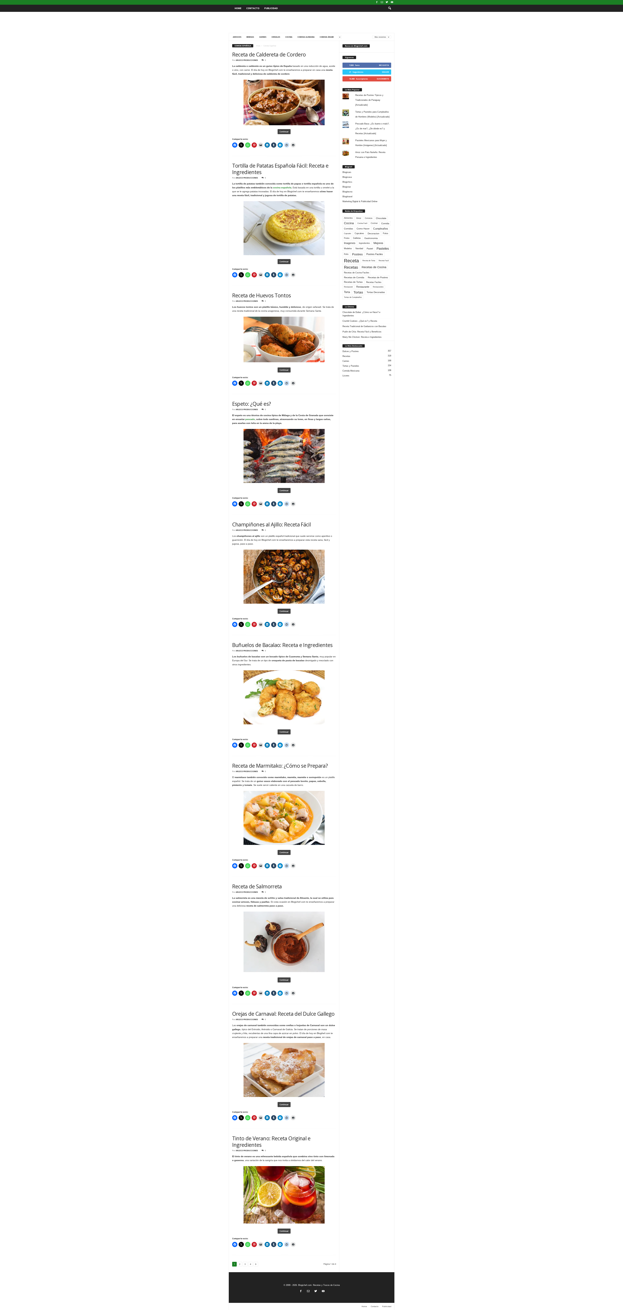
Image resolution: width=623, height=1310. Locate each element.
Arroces (237, 37)
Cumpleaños (380, 228)
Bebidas (250, 37)
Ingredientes (364, 243)
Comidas (348, 228)
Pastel (370, 248)
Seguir (385, 72)
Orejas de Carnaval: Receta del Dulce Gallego (283, 1013)
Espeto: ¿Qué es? (251, 403)
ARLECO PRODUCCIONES (247, 60)
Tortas (358, 292)
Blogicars (346, 172)
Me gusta (384, 65)
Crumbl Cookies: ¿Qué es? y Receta (359, 321)
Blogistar (346, 187)
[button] (389, 8)
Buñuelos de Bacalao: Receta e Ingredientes (282, 644)
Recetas (351, 267)
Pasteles (383, 248)
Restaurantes (378, 287)
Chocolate (381, 218)
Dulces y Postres (350, 351)
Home (238, 8)
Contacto (252, 8)
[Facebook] (377, 2)
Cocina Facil (362, 223)
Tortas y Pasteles (350, 366)
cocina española (282, 187)
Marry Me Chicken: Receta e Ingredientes (362, 337)
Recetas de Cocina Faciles (356, 273)
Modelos (348, 248)
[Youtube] (392, 2)
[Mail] (382, 2)
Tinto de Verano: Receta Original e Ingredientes (271, 1141)
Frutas (346, 238)
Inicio (258, 46)
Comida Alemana (306, 37)
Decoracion (373, 233)
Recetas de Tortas (353, 282)
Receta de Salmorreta (257, 886)
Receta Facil (384, 261)
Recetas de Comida (354, 277)
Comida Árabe (327, 37)
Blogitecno (347, 191)
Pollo (346, 254)
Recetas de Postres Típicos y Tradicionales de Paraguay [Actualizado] (369, 100)
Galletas (357, 238)
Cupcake (347, 233)
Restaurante (362, 287)
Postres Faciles (374, 254)
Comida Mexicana (350, 371)
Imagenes (349, 243)
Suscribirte (383, 79)
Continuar (284, 131)
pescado (250, 419)
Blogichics (347, 182)
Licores (345, 375)
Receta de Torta (368, 261)
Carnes (262, 37)
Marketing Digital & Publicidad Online (359, 201)
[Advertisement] (311, 22)
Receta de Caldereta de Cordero (269, 54)
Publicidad (271, 8)
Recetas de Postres (378, 277)
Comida (385, 223)
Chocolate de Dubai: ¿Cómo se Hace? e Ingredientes (361, 314)
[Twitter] (387, 2)
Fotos (385, 233)
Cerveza (368, 218)
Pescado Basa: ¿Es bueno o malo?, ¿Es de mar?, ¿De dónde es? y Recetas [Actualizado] (372, 128)
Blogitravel (347, 196)
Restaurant (348, 287)
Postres (357, 254)
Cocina (288, 37)
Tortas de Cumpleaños (353, 297)
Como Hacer (363, 228)
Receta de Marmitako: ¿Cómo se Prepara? (280, 765)
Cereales (275, 37)
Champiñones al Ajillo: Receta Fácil (271, 524)
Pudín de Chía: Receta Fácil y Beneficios (361, 331)
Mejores (378, 243)
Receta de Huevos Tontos (261, 295)
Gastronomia (371, 238)
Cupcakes (359, 233)
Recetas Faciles (373, 282)
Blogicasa (347, 177)
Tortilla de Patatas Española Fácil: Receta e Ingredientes (280, 169)
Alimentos (348, 218)
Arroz (358, 218)
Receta (351, 260)
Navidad (359, 248)
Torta (347, 292)
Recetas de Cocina (374, 267)
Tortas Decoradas (376, 292)
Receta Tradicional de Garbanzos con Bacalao (364, 326)
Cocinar (374, 223)
